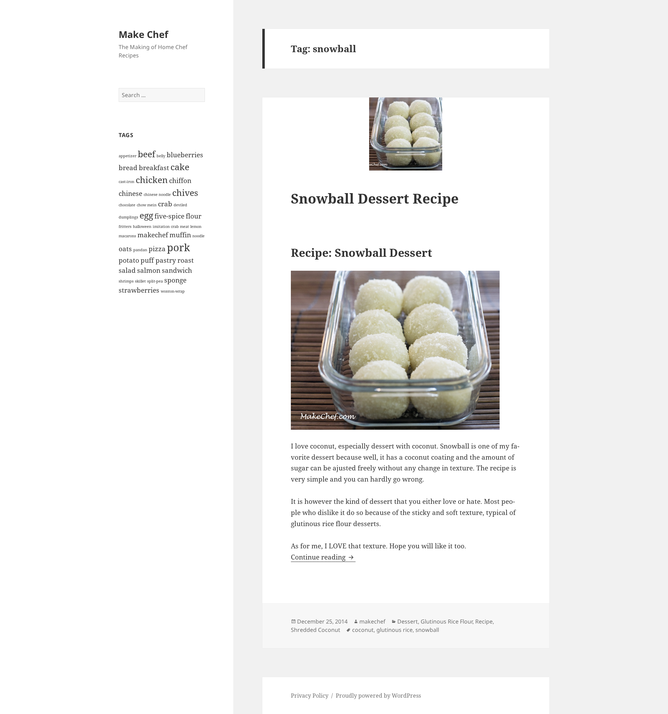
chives (185, 192)
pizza (157, 248)
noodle (198, 235)
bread (128, 167)
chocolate (127, 205)
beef (146, 154)
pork (178, 247)
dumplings (128, 217)
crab (165, 203)
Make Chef (143, 34)
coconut (363, 630)
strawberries (139, 290)
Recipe (484, 621)
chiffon (180, 180)
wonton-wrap (173, 291)
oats (125, 248)
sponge (175, 280)
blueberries (185, 154)
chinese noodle (157, 194)
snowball (427, 630)
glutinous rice (394, 630)
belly (161, 155)
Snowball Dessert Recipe (375, 198)
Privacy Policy (309, 695)
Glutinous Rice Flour (446, 621)
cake (179, 167)
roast (185, 260)
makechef (152, 234)
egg (146, 215)
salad (127, 270)
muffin (180, 234)
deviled (180, 205)
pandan (140, 249)
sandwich (177, 270)
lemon (195, 226)
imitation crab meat (171, 226)
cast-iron (126, 181)
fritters (125, 226)
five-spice (169, 216)
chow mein (147, 205)
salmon (148, 270)
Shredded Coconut (315, 630)
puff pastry (158, 260)
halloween (142, 226)
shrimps (126, 281)
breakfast (154, 167)
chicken (152, 179)
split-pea (155, 281)
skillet (140, 281)
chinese (130, 193)
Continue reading (323, 557)
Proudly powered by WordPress (378, 695)
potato (129, 260)
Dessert (407, 621)
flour (193, 216)
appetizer (127, 155)
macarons (127, 235)
